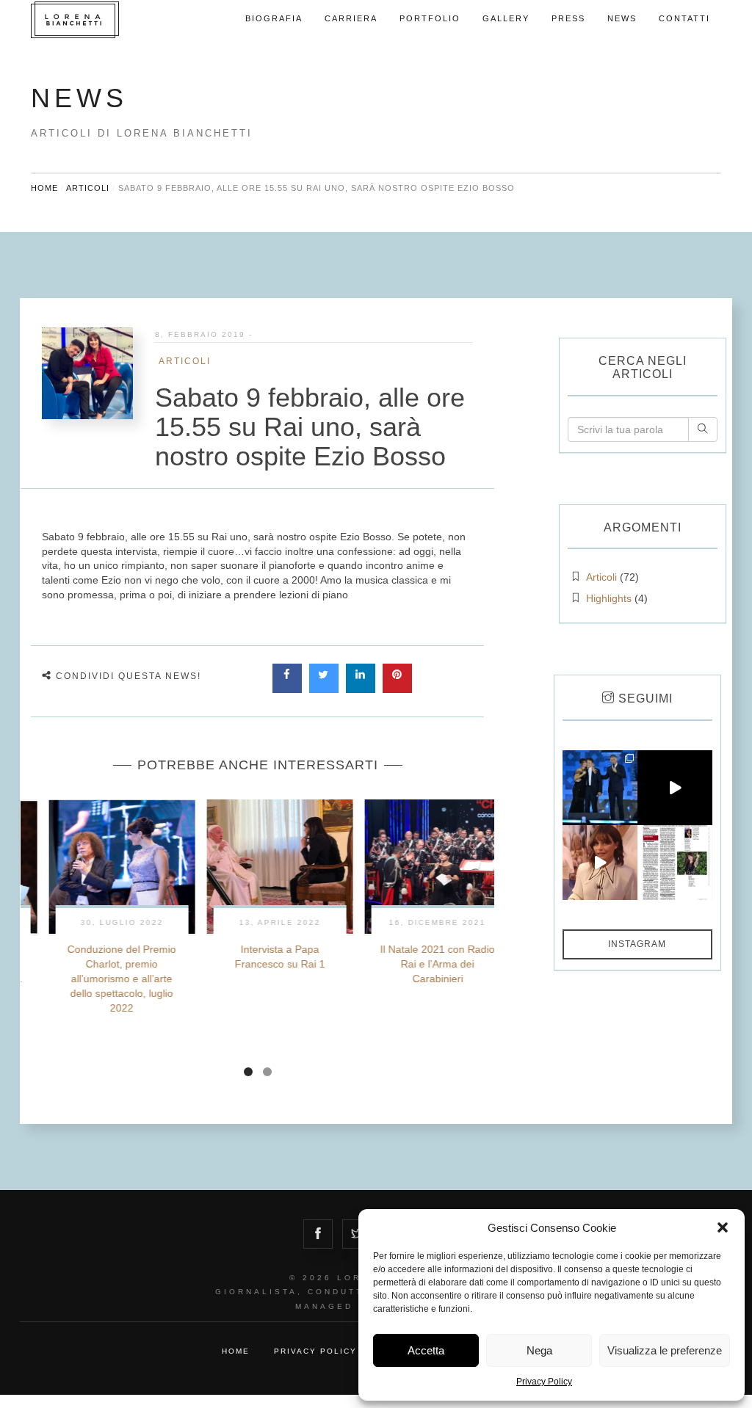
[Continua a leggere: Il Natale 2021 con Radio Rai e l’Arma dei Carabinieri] (415, 867)
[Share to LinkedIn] (360, 688)
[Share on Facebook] (287, 688)
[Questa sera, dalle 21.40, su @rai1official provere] (674, 787)
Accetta (426, 1350)
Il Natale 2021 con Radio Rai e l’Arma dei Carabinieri (415, 963)
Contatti (684, 18)
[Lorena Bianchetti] (104, 19)
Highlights (609, 598)
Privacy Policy (544, 1381)
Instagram (637, 944)
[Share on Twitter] (324, 688)
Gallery (505, 18)
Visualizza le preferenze (664, 1350)
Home (44, 188)
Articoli (87, 188)
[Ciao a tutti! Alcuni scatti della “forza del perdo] (600, 787)
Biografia (274, 18)
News (622, 18)
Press (568, 18)
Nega (539, 1350)
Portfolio (430, 18)
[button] (722, 1227)
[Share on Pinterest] (397, 688)
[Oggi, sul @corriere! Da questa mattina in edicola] (674, 862)
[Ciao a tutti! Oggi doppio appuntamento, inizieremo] (600, 862)
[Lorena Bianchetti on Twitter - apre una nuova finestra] (357, 1232)
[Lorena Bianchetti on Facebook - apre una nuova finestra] (318, 1232)
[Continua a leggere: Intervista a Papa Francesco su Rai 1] (257, 867)
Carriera (351, 18)
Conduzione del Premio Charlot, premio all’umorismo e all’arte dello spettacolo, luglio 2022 (99, 978)
